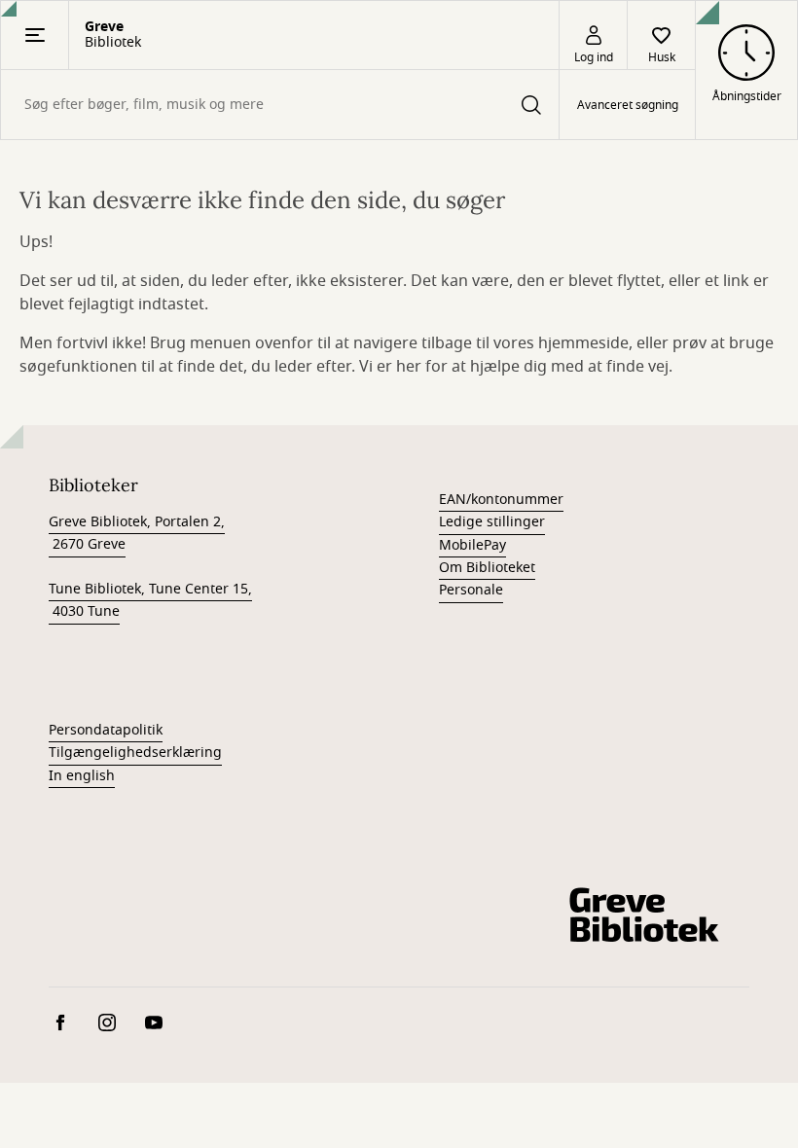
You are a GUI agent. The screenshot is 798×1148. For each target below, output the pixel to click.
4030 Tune (84, 611)
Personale (471, 590)
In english (82, 776)
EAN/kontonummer (501, 499)
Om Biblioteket (487, 567)
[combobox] (280, 104)
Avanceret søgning (627, 105)
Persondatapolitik (106, 730)
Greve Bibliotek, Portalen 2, (137, 522)
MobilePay (472, 545)
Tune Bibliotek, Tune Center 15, (150, 589)
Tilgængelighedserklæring (135, 752)
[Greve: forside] (642, 914)
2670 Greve (87, 544)
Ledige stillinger (492, 522)
